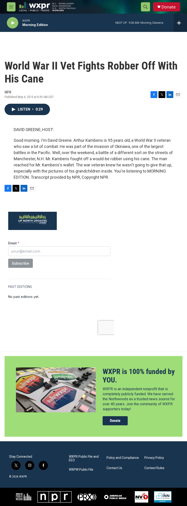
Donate (168, 7)
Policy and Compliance (122, 458)
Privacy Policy (154, 458)
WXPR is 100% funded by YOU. (139, 375)
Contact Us (114, 468)
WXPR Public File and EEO (84, 458)
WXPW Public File (81, 469)
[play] (12, 23)
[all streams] (180, 23)
